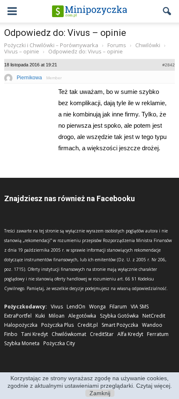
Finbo (10, 334)
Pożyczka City (59, 343)
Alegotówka (82, 315)
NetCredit (153, 315)
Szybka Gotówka (119, 315)
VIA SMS (140, 306)
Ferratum (158, 334)
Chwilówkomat (69, 334)
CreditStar (102, 334)
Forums (116, 45)
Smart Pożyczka (120, 324)
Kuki (40, 315)
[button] (167, 11)
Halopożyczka (20, 324)
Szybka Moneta (22, 343)
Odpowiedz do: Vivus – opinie (65, 33)
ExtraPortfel (18, 315)
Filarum (118, 306)
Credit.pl (87, 324)
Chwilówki (147, 45)
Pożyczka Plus (57, 324)
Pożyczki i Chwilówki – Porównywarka (51, 45)
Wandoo (152, 324)
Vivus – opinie (21, 51)
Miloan (57, 315)
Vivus (57, 306)
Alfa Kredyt (130, 334)
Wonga (97, 306)
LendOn (76, 306)
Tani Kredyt (34, 334)
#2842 (168, 65)
